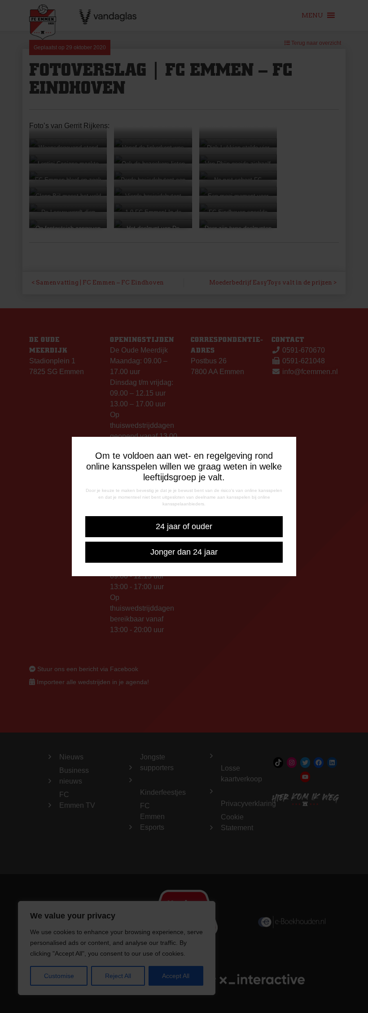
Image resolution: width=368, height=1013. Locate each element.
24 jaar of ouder (184, 526)
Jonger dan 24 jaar (184, 551)
